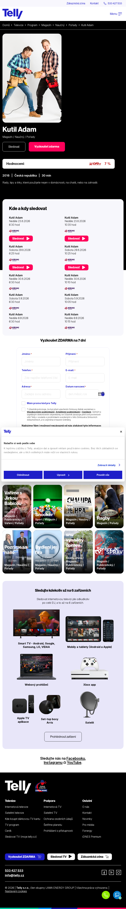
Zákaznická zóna (76, 3)
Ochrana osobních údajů (58, 818)
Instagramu (53, 762)
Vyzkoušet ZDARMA (22, 857)
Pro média (88, 824)
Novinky (87, 818)
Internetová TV (53, 806)
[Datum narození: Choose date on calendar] (102, 394)
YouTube (74, 762)
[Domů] (12, 14)
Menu (114, 14)
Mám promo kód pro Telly (41, 403)
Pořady (73, 25)
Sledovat (14, 147)
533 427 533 (14, 870)
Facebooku (75, 758)
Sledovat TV (59, 857)
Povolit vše (103, 474)
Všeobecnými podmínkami (41, 412)
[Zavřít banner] (121, 432)
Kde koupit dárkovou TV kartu (22, 818)
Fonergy (87, 830)
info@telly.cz (14, 875)
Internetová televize (16, 806)
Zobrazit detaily (107, 465)
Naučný (60, 25)
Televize (18, 25)
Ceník (8, 830)
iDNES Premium (91, 836)
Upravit (61, 474)
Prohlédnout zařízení (63, 737)
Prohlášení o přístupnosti (58, 830)
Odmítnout (23, 474)
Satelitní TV (50, 812)
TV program (12, 824)
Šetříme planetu (53, 824)
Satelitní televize (14, 812)
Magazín (46, 25)
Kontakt (94, 3)
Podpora (49, 801)
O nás (85, 806)
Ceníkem (86, 412)
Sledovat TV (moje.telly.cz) (21, 836)
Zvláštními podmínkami (68, 412)
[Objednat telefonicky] (106, 895)
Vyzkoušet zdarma (46, 146)
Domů (6, 25)
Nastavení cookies (16, 891)
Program (32, 25)
